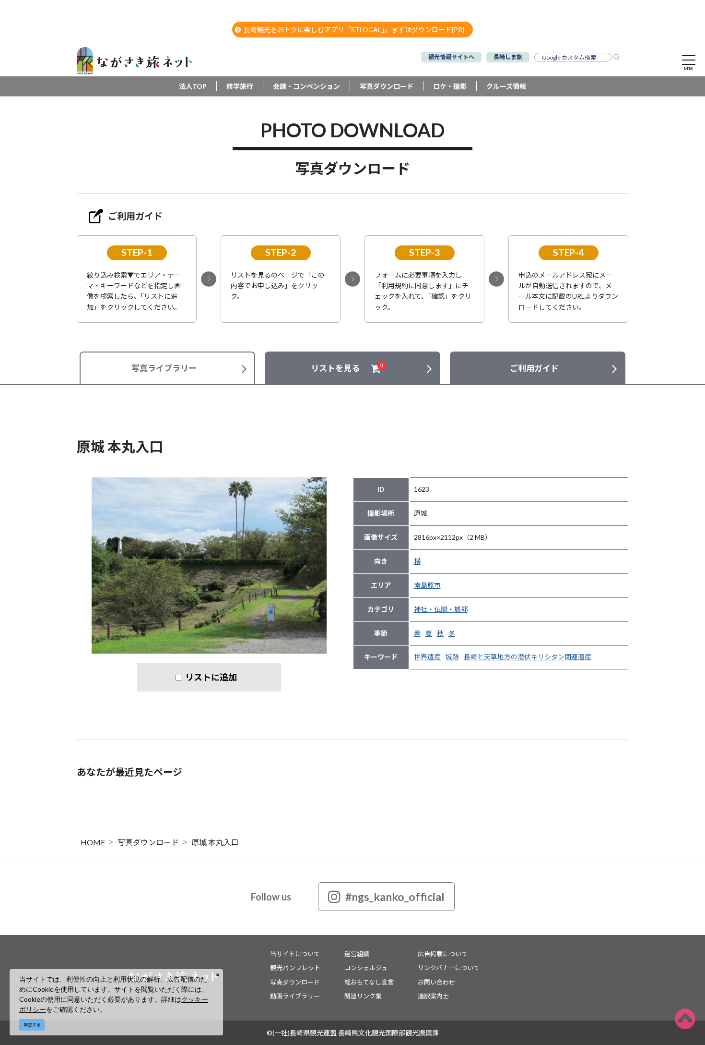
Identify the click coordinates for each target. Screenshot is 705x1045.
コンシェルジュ (366, 968)
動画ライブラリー (295, 996)
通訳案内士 (433, 996)
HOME (93, 842)
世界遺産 (427, 657)
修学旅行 (239, 86)
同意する (32, 1024)
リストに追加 (211, 677)
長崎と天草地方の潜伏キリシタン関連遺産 (527, 657)
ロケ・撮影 (450, 86)
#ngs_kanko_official (395, 896)
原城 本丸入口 (215, 842)
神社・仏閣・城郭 (441, 609)
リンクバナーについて (449, 968)
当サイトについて (295, 954)
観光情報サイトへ (451, 57)
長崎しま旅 (508, 57)
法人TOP (193, 86)
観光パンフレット (295, 968)
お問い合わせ (436, 982)
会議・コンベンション (306, 86)
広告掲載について (443, 954)
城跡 (452, 657)
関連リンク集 (363, 996)
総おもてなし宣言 (369, 982)
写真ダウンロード (386, 86)
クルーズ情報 (506, 86)
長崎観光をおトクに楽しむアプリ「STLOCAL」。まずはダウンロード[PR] (354, 29)
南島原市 (427, 585)
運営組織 (356, 954)
